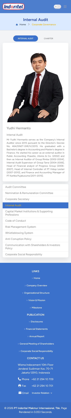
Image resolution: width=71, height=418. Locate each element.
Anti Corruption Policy (18, 238)
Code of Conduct (15, 220)
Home (22, 24)
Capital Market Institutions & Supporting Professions (29, 213)
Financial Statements (37, 329)
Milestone (37, 307)
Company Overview (37, 285)
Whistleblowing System (19, 232)
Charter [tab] (48, 38)
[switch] (57, 7)
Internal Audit (13, 205)
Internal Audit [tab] (25, 38)
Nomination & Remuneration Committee (29, 193)
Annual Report (36, 336)
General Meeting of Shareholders (37, 343)
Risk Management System (20, 226)
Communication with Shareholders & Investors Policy (32, 246)
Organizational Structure (37, 293)
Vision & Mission (36, 300)
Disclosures (37, 321)
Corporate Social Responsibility (23, 254)
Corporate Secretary (17, 199)
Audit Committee (15, 186)
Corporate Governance (44, 24)
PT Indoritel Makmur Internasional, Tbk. (37, 408)
